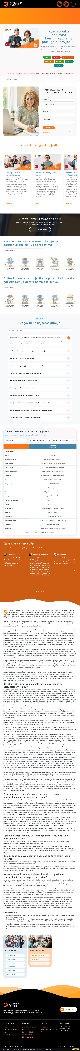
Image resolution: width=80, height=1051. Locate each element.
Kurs (6, 438)
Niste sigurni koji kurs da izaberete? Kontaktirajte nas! (40, 532)
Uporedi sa (32, 438)
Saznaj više (9, 203)
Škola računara (26, 1030)
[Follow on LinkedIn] (64, 1037)
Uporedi (58, 65)
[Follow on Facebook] (61, 1034)
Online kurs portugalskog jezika (46, 174)
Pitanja (68, 61)
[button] (73, 4)
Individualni (53, 445)
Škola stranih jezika (13, 73)
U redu (75, 1049)
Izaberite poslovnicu (49, 97)
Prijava (56, 57)
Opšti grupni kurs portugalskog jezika (14, 174)
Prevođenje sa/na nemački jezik (49, 1030)
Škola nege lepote (27, 1037)
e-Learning (6, 1035)
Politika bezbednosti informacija (13, 1047)
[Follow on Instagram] (64, 1034)
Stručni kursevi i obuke (29, 1027)
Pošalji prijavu (49, 128)
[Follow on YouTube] (71, 1034)
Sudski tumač (45, 1027)
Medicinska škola (27, 1035)
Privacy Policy (67, 131)
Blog (4, 1032)
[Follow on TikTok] (68, 1034)
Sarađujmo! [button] (70, 1009)
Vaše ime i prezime (48, 104)
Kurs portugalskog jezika (28, 73)
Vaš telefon (46, 119)
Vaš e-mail (46, 112)
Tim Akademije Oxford (10, 1030)
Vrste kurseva (67, 57)
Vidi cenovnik (41, 229)
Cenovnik (48, 61)
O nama (5, 1027)
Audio (46, 57)
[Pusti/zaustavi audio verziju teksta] (5, 79)
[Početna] (4, 73)
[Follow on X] (61, 1037)
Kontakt (26, 1047)
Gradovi (58, 61)
